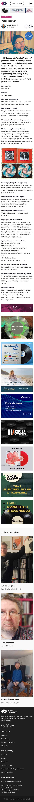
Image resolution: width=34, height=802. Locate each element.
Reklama (4, 735)
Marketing (4, 746)
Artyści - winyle (6, 765)
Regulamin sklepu (7, 772)
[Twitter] (12, 725)
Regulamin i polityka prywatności (12, 769)
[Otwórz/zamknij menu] (31, 3)
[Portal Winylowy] (4, 3)
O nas (3, 758)
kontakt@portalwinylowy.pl (11, 781)
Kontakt (4, 755)
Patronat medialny (7, 742)
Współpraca (5, 739)
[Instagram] (7, 725)
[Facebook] (3, 725)
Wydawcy (4, 762)
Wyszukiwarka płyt (17, 3)
